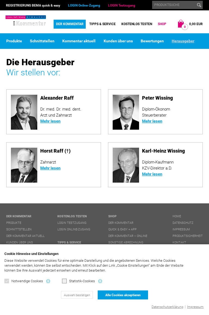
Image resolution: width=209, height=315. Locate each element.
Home (177, 216)
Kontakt (179, 242)
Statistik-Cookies (82, 281)
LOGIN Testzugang (121, 5)
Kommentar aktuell (79, 41)
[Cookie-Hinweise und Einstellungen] (48, 281)
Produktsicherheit (188, 236)
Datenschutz (183, 223)
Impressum (195, 307)
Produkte (14, 41)
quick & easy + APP (122, 229)
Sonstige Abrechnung (125, 242)
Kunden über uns (118, 41)
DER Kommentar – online (127, 236)
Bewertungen (152, 41)
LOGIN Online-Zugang (84, 5)
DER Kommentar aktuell (25, 236)
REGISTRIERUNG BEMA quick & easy (33, 5)
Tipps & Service (102, 24)
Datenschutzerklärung (167, 307)
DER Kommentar (70, 24)
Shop (162, 24)
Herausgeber (183, 41)
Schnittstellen (42, 41)
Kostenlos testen (136, 24)
